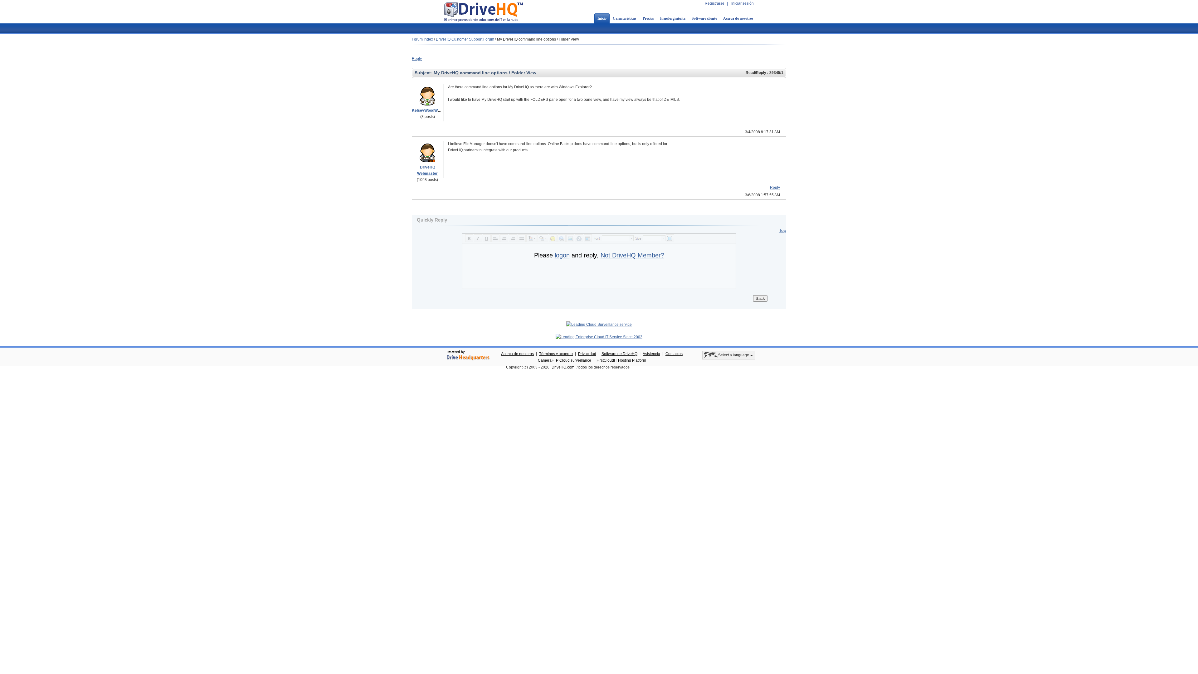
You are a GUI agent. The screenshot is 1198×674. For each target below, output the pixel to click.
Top (782, 230)
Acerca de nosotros (738, 18)
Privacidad (587, 354)
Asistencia (651, 354)
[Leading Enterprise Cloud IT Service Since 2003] (599, 337)
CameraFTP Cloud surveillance (564, 360)
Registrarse (714, 3)
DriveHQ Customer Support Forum (465, 39)
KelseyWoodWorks (429, 110)
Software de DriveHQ (619, 354)
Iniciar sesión (742, 3)
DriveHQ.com (563, 367)
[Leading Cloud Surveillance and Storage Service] (599, 324)
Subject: (424, 72)
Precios (648, 18)
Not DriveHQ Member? (632, 255)
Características (624, 18)
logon (562, 255)
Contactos (674, 354)
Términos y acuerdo (556, 354)
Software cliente (704, 18)
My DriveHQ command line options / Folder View (538, 39)
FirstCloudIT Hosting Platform (621, 360)
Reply (417, 58)
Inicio (601, 18)
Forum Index (422, 39)
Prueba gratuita (672, 18)
